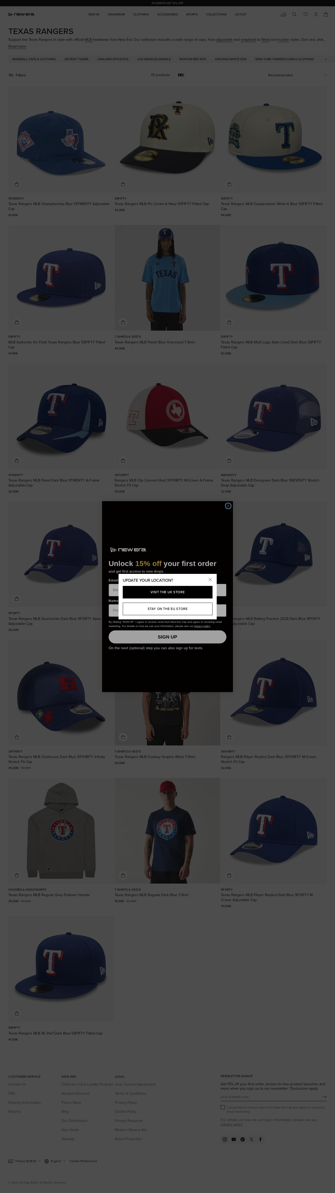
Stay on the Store (168, 608)
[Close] (210, 580)
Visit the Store (167, 592)
